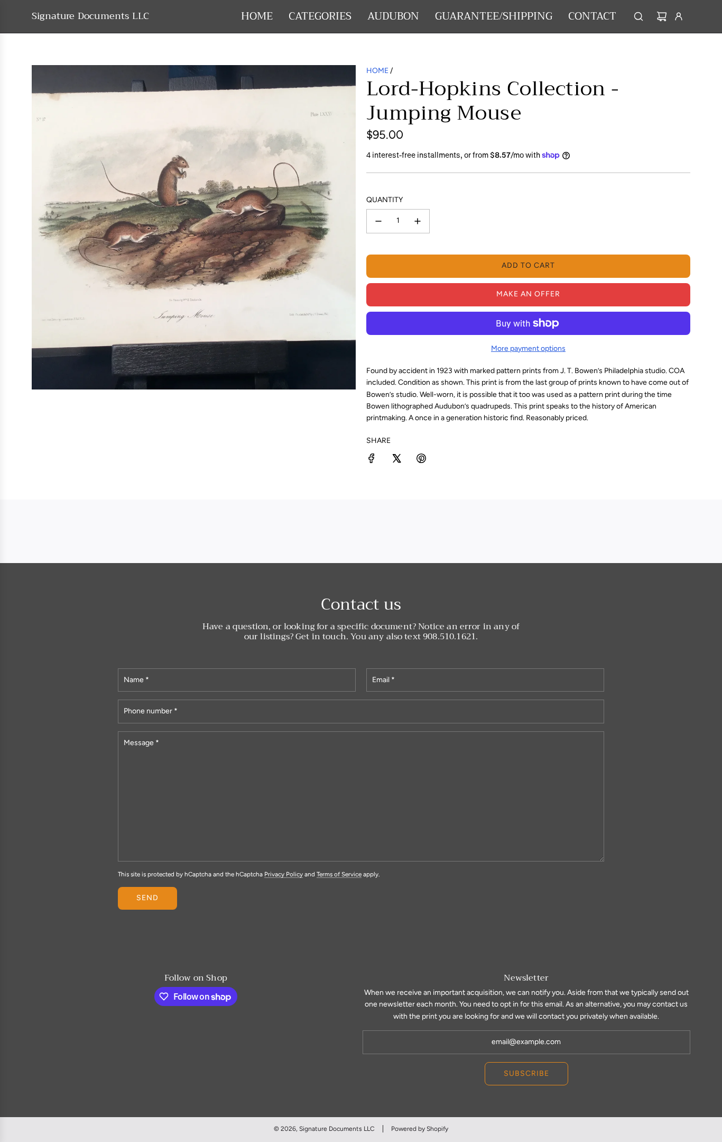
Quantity (384, 199)
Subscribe (526, 1073)
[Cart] (661, 16)
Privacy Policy (283, 874)
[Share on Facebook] (371, 460)
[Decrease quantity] (378, 221)
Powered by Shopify (419, 1128)
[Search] (638, 16)
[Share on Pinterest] (421, 460)
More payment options (528, 348)
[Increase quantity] (417, 221)
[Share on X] (396, 460)
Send (147, 897)
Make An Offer (528, 293)
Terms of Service (339, 874)
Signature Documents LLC (90, 16)
